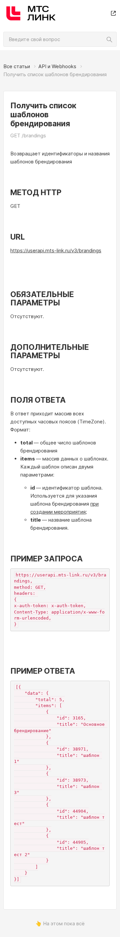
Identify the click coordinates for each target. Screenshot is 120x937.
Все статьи (16, 66)
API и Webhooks (57, 66)
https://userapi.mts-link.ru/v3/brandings (55, 250)
